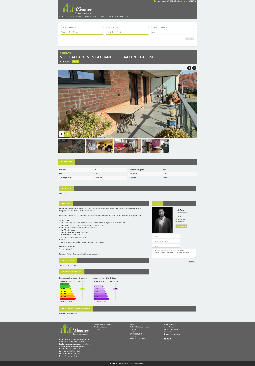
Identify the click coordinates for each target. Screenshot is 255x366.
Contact (102, 16)
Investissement (91, 16)
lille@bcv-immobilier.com (172, 334)
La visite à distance (115, 16)
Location (70, 16)
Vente (61, 16)
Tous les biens (181, 226)
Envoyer (191, 261)
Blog (128, 16)
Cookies (97, 329)
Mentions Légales (100, 327)
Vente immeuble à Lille (139, 327)
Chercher (189, 38)
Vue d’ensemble (66, 162)
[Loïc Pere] (162, 220)
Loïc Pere (180, 210)
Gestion (79, 16)
